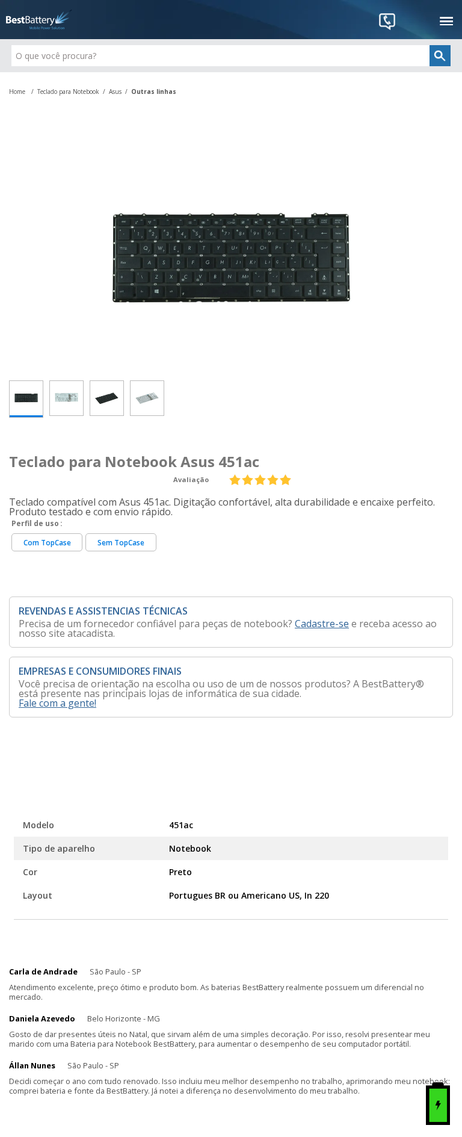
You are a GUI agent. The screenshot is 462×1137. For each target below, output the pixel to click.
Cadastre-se (322, 623)
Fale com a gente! (57, 703)
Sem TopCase (120, 543)
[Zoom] (26, 399)
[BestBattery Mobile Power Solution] (39, 19)
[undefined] (231, 254)
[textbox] (231, 55)
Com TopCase (47, 543)
